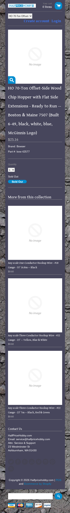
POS (58, 480)
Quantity (12, 164)
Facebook (18, 462)
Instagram (46, 462)
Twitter (11, 462)
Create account (36, 21)
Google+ (25, 462)
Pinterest (52, 462)
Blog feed (11, 469)
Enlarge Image (11, 80)
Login (56, 21)
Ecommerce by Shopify (37, 483)
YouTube (32, 462)
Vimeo (39, 462)
